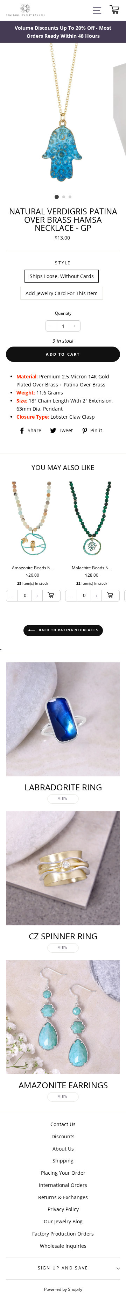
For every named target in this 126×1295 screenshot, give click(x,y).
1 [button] (57, 197)
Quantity (63, 313)
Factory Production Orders (63, 1233)
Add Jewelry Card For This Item (62, 293)
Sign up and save (63, 1268)
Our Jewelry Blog (63, 1221)
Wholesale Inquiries (63, 1246)
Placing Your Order (63, 1172)
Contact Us (63, 1124)
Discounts (63, 1136)
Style (63, 262)
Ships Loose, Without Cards (62, 276)
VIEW (63, 798)
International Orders (63, 1185)
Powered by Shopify (63, 1289)
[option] (63, 32)
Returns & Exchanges (63, 1197)
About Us (63, 1148)
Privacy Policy (63, 1209)
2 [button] (64, 197)
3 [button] (70, 197)
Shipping (63, 1160)
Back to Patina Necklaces (68, 630)
